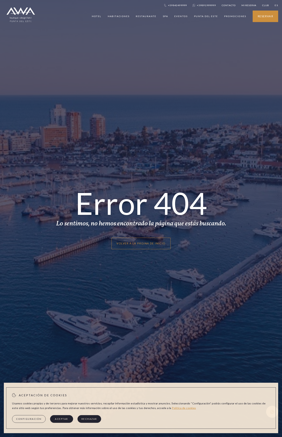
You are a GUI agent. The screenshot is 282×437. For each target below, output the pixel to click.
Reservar (265, 16)
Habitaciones (119, 16)
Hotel (96, 16)
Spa (165, 16)
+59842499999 (177, 5)
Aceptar (61, 418)
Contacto (229, 5)
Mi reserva (249, 5)
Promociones (235, 16)
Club (265, 5)
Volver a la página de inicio (140, 243)
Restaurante (146, 16)
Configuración (29, 418)
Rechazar (89, 418)
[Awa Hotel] (21, 24)
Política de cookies (184, 408)
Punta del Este (206, 16)
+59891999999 (206, 5)
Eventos (181, 16)
